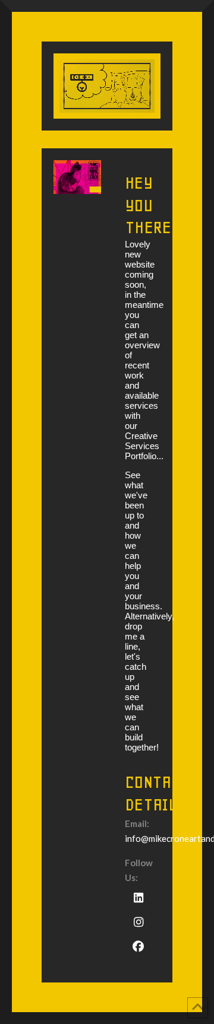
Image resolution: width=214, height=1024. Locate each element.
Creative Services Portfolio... (144, 446)
